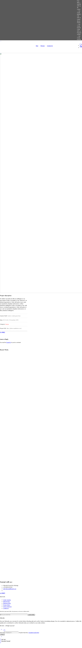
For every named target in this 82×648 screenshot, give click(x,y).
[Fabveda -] (6, 47)
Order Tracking (7, 600)
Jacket (35, 632)
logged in (8, 342)
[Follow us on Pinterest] (3, 593)
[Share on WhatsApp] (4, 332)
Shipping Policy (7, 603)
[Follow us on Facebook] (1, 593)
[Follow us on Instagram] (4, 593)
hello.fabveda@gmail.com (9, 589)
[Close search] (1, 638)
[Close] (1, 639)
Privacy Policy (6, 605)
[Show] (1, 41)
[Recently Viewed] (4, 631)
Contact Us (50, 46)
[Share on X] (0, 332)
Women (43, 46)
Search (2, 632)
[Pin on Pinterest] (3, 332)
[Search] (81, 47)
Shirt (38, 632)
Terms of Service (7, 606)
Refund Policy (6, 601)
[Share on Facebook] (1, 332)
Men (37, 46)
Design (7, 324)
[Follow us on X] (0, 593)
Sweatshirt (31, 632)
